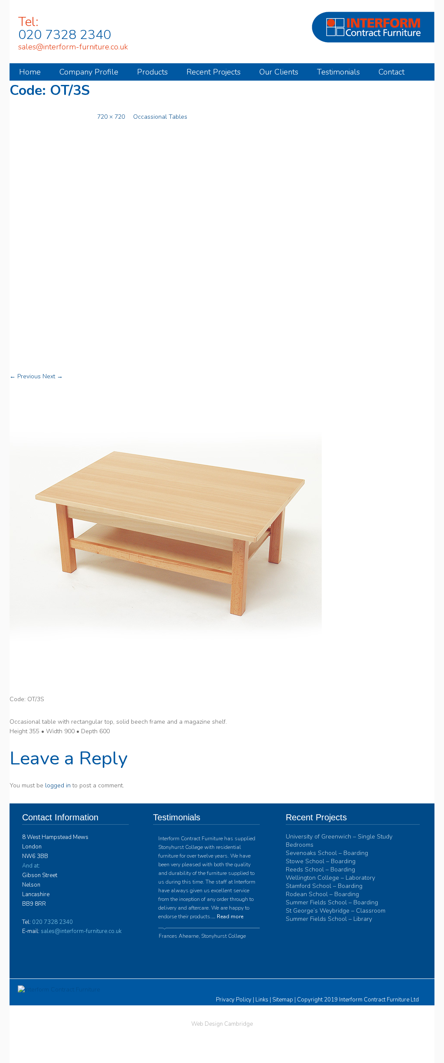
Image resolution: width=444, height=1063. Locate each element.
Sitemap (282, 1000)
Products (152, 72)
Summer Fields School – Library (329, 919)
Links (261, 1000)
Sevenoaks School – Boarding (327, 853)
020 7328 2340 (64, 35)
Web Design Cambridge (222, 1024)
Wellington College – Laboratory (330, 878)
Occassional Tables (160, 117)
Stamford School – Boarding (324, 886)
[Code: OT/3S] (166, 690)
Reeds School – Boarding (320, 869)
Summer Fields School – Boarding (332, 902)
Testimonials (338, 72)
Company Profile (88, 72)
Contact (392, 72)
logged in (58, 785)
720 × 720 (111, 117)
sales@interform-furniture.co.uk (73, 47)
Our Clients (278, 72)
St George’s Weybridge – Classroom (335, 911)
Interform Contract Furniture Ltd (379, 1000)
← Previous (25, 376)
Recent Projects (213, 72)
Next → (52, 376)
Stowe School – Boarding (321, 861)
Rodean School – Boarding (322, 894)
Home (30, 72)
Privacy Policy (233, 1000)
